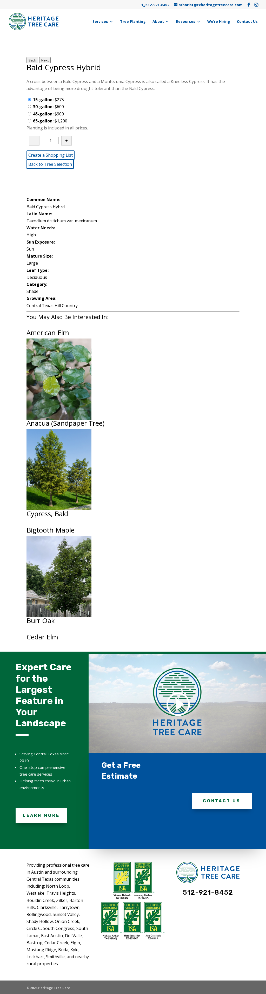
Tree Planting (133, 22)
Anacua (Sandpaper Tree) (65, 423)
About (158, 22)
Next (45, 60)
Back (32, 60)
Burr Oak (40, 620)
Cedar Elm (42, 636)
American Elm (47, 332)
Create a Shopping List (50, 155)
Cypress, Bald (47, 513)
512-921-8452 (157, 4)
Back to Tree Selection (50, 164)
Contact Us (247, 22)
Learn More (41, 815)
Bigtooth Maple (50, 530)
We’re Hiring (218, 22)
